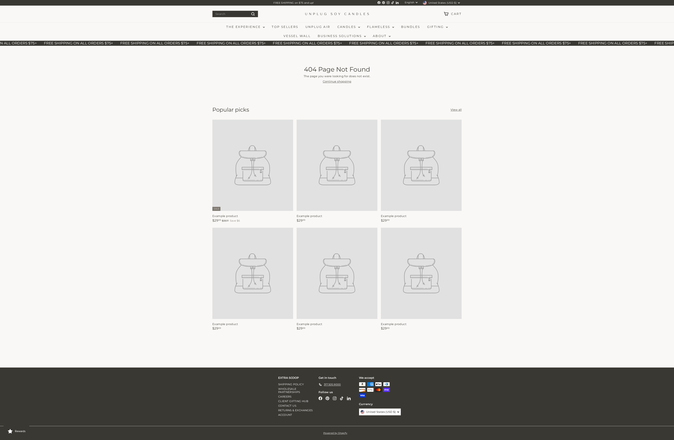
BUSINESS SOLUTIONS (340, 36)
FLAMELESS (379, 27)
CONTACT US (287, 405)
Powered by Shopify (335, 433)
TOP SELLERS (285, 27)
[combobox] (235, 14)
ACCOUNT (285, 414)
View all (456, 109)
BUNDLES (410, 27)
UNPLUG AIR (317, 27)
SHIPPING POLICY (291, 384)
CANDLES (347, 27)
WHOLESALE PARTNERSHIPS (289, 390)
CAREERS (285, 396)
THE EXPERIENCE (244, 27)
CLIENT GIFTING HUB (293, 401)
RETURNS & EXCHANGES (295, 410)
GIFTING (436, 27)
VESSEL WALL (297, 36)
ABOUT (380, 36)
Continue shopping (337, 81)
